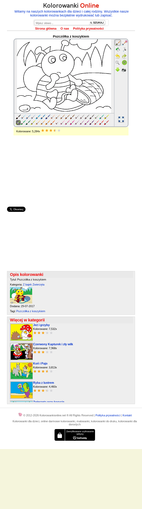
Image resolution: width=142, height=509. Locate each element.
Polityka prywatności (88, 28)
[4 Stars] (55, 130)
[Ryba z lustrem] (22, 397)
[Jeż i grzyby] (22, 339)
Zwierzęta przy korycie (48, 402)
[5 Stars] (59, 130)
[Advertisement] (71, 165)
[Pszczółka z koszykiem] (21, 302)
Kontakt (127, 415)
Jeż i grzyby (41, 325)
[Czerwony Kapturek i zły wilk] (22, 358)
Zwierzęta (38, 284)
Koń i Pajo (40, 363)
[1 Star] (43, 130)
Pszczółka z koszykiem (30, 311)
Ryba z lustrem (43, 382)
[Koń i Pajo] (22, 378)
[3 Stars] (51, 130)
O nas (64, 28)
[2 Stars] (47, 130)
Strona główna (45, 28)
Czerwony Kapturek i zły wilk (53, 344)
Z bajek (27, 284)
